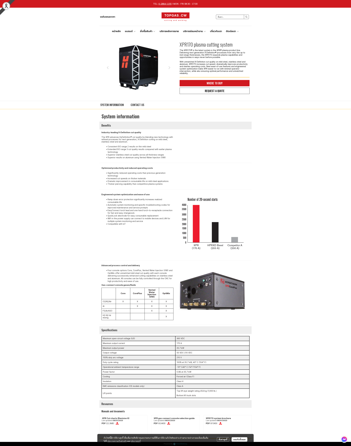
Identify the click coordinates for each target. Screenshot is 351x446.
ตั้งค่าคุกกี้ (223, 439)
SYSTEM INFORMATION (112, 105)
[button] (232, 17)
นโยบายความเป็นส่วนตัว (117, 441)
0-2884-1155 (165, 3)
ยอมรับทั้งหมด (239, 439)
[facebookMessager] (344, 439)
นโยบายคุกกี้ (136, 441)
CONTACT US (137, 105)
